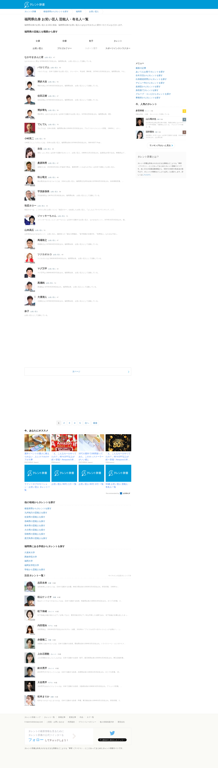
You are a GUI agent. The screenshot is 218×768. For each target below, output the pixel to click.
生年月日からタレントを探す (149, 75)
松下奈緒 (42, 611)
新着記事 (61, 717)
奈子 (26, 311)
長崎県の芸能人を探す (34, 521)
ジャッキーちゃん (47, 216)
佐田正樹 (42, 96)
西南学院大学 (30, 557)
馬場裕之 (42, 240)
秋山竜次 (42, 177)
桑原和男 (42, 163)
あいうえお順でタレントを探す (150, 72)
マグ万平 (42, 268)
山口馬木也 (151, 119)
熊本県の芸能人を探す (34, 525)
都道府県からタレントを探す (37, 508)
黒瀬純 (41, 282)
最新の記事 (141, 68)
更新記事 (72, 717)
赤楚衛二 (42, 639)
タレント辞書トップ (32, 717)
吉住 (40, 148)
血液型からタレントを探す (148, 86)
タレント (118, 41)
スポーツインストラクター (117, 48)
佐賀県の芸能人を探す (34, 517)
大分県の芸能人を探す (34, 530)
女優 (38, 41)
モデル (50, 626)
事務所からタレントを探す (148, 97)
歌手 (91, 41)
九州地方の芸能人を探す (35, 512)
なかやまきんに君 (33, 57)
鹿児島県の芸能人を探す (35, 538)
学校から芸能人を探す (34, 569)
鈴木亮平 (42, 668)
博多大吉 (42, 81)
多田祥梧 (140, 110)
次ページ (76, 371)
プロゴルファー (64, 48)
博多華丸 (42, 110)
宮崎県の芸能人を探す (34, 534)
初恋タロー (30, 205)
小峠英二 (29, 138)
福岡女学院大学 (31, 565)
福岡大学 (28, 561)
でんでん (42, 124)
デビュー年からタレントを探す (150, 83)
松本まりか (43, 696)
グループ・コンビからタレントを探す (153, 94)
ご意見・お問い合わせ (55, 722)
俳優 (64, 41)
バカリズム (43, 67)
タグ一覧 (90, 717)
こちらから (147, 175)
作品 (81, 717)
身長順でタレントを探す (147, 90)
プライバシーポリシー (87, 722)
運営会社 (121, 722)
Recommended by (113, 493)
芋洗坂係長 (43, 191)
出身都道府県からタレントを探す (151, 79)
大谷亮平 (42, 682)
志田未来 (42, 582)
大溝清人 (42, 297)
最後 (95, 423)
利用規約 (71, 722)
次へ (87, 423)
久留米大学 (29, 552)
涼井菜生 (150, 132)
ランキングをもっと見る (160, 145)
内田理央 (42, 625)
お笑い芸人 (38, 48)
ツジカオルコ (45, 254)
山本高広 (29, 230)
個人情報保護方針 (107, 722)
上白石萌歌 (43, 654)
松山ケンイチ (45, 597)
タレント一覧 (49, 717)
